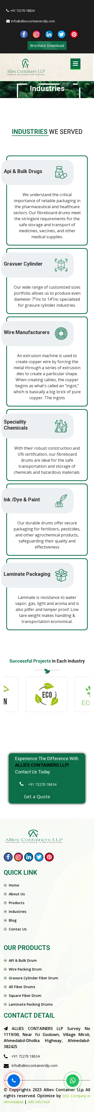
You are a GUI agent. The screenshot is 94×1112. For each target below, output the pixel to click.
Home (14, 885)
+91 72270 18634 (22, 10)
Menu (75, 63)
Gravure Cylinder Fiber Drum (33, 978)
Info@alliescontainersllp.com (33, 21)
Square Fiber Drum (25, 995)
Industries (17, 911)
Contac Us (18, 929)
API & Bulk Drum (23, 960)
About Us (17, 894)
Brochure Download (47, 45)
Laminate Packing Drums (31, 1004)
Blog (13, 920)
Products (16, 902)
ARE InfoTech (39, 1101)
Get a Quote (37, 796)
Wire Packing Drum (25, 969)
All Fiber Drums (22, 986)
